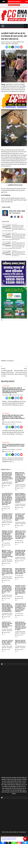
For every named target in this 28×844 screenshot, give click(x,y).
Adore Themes (9, 839)
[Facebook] (6, 47)
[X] (12, 47)
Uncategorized (10, 360)
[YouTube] (21, 217)
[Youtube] (21, 47)
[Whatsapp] (9, 47)
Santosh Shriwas (5, 395)
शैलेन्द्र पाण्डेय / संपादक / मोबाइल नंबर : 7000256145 (12, 422)
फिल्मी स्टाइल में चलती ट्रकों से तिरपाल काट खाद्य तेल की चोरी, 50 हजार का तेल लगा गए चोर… (20, 642)
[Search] (25, 26)
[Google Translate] (15, 47)
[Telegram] (18, 47)
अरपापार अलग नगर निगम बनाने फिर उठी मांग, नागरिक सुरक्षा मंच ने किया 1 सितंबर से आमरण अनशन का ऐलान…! (7, 642)
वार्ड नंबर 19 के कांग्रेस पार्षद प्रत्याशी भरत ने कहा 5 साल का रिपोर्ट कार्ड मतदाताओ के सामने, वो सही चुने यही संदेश (13, 446)
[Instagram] (18, 217)
